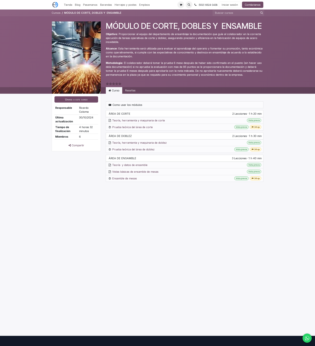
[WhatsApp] (307, 338)
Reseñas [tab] (130, 90)
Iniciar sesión (230, 4)
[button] (189, 4)
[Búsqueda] (261, 13)
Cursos (56, 12)
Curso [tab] (115, 90)
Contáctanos (253, 4)
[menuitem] (68, 4)
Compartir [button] (77, 145)
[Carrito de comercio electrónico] (180, 4)
